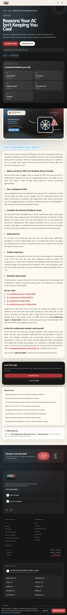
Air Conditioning (14, 55)
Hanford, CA (38, 586)
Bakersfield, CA (39, 578)
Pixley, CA (38, 590)
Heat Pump (8, 529)
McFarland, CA (10, 590)
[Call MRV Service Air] (58, 3)
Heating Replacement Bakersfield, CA (24, 348)
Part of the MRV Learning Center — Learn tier (22, 147)
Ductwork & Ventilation (11, 538)
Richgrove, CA (39, 595)
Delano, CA (9, 582)
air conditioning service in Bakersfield (21, 304)
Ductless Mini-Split (10, 532)
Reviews (37, 531)
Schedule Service (34, 375)
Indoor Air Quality (10, 535)
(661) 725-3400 (34, 380)
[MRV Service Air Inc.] (6, 3)
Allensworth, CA (11, 578)
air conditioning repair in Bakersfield (21, 294)
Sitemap (37, 540)
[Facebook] (7, 510)
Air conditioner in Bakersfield (18, 301)
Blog (9, 10)
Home (4, 10)
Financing (38, 526)
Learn (5, 55)
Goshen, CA (9, 586)
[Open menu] (62, 3)
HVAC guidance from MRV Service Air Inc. (23, 434)
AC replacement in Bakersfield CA (20, 297)
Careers (37, 537)
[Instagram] (11, 510)
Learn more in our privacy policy (11, 612)
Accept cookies (59, 610)
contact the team (43, 434)
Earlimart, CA (39, 582)
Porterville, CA (10, 595)
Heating (7, 526)
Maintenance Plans (10, 541)
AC (5, 523)
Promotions (38, 534)
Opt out (45, 610)
